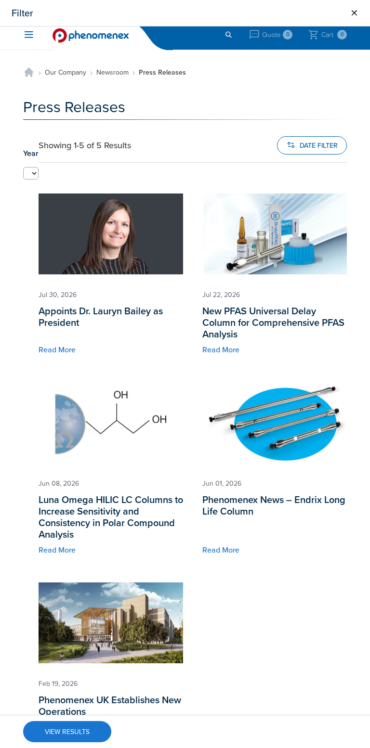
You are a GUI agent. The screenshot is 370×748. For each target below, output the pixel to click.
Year (31, 153)
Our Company (65, 72)
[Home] (29, 72)
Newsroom (112, 72)
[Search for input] (228, 34)
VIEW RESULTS (67, 731)
